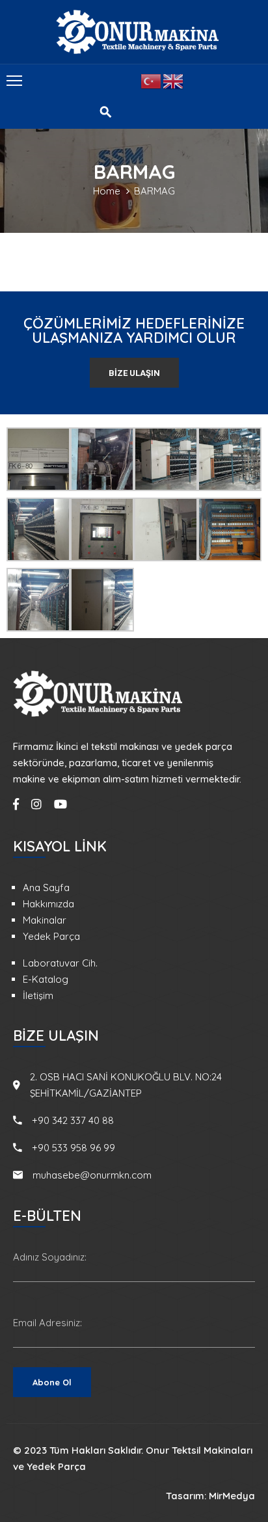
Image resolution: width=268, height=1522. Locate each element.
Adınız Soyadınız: (50, 1257)
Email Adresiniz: (47, 1322)
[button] (134, 373)
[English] (174, 80)
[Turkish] (152, 80)
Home (106, 191)
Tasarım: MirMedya (210, 1495)
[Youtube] (60, 804)
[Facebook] (16, 804)
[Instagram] (36, 804)
